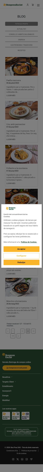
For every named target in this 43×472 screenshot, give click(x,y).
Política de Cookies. (29, 242)
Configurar (21, 255)
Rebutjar (21, 262)
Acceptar (21, 249)
